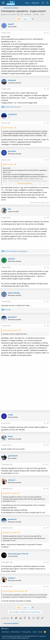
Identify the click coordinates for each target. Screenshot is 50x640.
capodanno (27, 14)
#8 (48, 326)
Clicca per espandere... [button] (25, 183)
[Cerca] (47, 3)
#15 (47, 586)
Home (40, 632)
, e (15, 251)
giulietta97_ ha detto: (10, 493)
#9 (48, 423)
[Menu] (3, 3)
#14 (47, 562)
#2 (48, 89)
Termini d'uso (15, 632)
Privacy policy (26, 632)
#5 (48, 218)
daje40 (5, 14)
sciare (42, 14)
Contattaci (5, 632)
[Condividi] (44, 32)
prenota (35, 14)
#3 (48, 123)
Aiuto (34, 632)
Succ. (25, 19)
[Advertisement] (25, 383)
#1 (48, 33)
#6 (48, 267)
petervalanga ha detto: (10, 330)
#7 (48, 301)
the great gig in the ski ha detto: (14, 591)
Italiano (6, 628)
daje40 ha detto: (8, 128)
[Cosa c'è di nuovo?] (42, 3)
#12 (47, 489)
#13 (47, 528)
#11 (47, 464)
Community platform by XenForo (20, 636)
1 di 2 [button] (18, 19)
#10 (47, 445)
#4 (48, 160)
